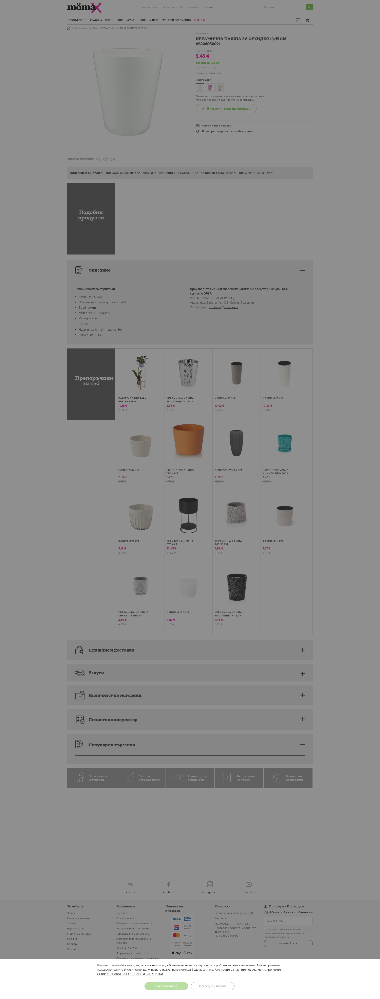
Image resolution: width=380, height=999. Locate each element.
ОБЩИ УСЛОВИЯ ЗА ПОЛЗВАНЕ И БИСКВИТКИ (130, 974)
